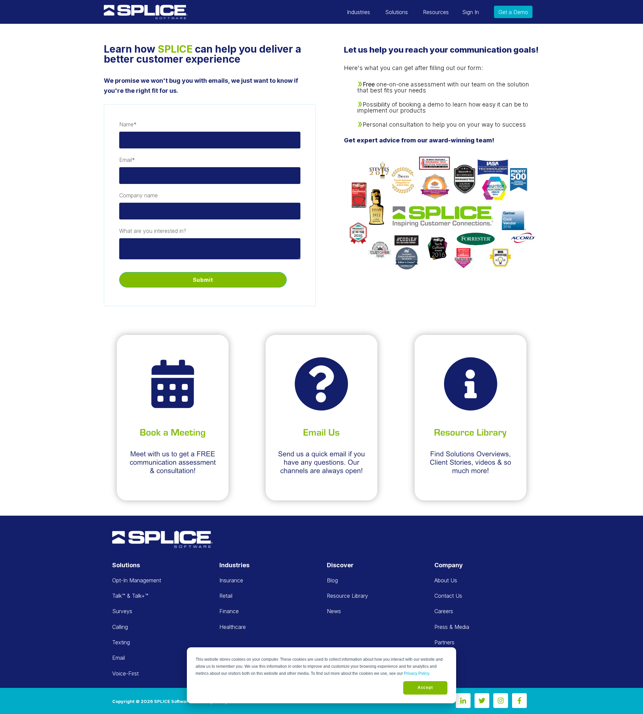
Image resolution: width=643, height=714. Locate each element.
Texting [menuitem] (121, 642)
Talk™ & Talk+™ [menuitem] (130, 595)
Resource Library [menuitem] (347, 595)
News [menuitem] (334, 611)
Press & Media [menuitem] (451, 627)
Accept (425, 687)
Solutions (396, 12)
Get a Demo (513, 12)
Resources (436, 12)
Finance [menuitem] (229, 611)
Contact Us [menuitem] (448, 595)
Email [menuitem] (118, 657)
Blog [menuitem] (332, 580)
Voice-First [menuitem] (125, 673)
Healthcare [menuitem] (232, 627)
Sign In (470, 12)
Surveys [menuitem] (122, 611)
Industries (358, 12)
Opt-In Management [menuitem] (136, 580)
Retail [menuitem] (225, 595)
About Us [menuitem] (445, 580)
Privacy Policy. (417, 673)
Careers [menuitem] (443, 611)
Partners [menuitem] (444, 642)
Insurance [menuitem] (231, 580)
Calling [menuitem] (120, 627)
